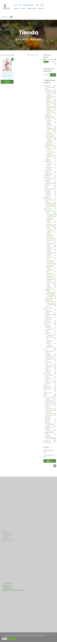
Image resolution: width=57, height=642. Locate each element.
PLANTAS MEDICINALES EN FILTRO (49, 346)
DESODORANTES (51, 243)
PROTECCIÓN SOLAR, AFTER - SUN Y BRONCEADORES (50, 265)
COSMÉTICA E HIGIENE (48, 210)
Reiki (37, 5)
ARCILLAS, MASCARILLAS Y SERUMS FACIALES (50, 276)
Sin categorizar (47, 440)
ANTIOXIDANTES (49, 203)
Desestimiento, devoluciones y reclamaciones (13, 590)
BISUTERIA (45, 187)
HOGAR (45, 350)
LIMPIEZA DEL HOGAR (50, 366)
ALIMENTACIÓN (46, 85)
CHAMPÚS (49, 216)
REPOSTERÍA (50, 133)
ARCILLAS (49, 229)
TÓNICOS (49, 287)
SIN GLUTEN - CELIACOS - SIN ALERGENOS (48, 171)
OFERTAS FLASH (46, 389)
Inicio (15, 5)
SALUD (44, 396)
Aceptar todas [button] (12, 638)
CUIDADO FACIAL (50, 273)
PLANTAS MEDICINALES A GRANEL (49, 342)
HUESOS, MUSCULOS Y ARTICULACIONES (49, 407)
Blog (20, 5)
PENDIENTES (48, 195)
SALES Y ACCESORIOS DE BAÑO (50, 270)
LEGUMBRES (49, 128)
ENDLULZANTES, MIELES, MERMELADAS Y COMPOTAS (50, 145)
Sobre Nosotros (31, 8)
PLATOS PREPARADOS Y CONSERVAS (48, 160)
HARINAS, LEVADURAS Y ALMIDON (49, 125)
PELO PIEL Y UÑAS (50, 410)
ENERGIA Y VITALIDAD (50, 404)
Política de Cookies (6, 585)
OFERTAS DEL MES (47, 387)
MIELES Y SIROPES (51, 156)
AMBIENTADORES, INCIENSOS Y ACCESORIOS (49, 353)
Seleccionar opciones (7, 81)
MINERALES (48, 193)
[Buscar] (11, 17)
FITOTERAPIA (46, 324)
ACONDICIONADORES (52, 215)
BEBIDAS (48, 104)
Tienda (42, 5)
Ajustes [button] (4, 638)
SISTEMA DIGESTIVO (50, 424)
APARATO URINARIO (50, 397)
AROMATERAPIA (46, 177)
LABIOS (48, 286)
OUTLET (45, 391)
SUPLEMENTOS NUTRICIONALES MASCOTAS (48, 319)
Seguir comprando (49, 461)
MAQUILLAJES (50, 303)
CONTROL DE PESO (47, 208)
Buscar (53, 75)
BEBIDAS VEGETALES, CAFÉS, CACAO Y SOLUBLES (50, 111)
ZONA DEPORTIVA (47, 442)
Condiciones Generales (7, 588)
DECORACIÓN (49, 356)
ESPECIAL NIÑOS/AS (47, 322)
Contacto (41, 8)
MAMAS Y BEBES (49, 298)
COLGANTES (48, 192)
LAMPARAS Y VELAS (50, 358)
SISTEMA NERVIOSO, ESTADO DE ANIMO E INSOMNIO (50, 432)
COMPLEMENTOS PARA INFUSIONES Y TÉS (50, 337)
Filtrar (46, 61)
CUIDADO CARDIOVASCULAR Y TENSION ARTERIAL (49, 401)
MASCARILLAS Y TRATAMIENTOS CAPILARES (50, 219)
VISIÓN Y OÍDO (49, 438)
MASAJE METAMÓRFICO (28, 5)
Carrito (16, 8)
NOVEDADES (46, 385)
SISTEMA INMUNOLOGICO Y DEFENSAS (49, 428)
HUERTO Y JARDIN (47, 374)
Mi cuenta (23, 8)
